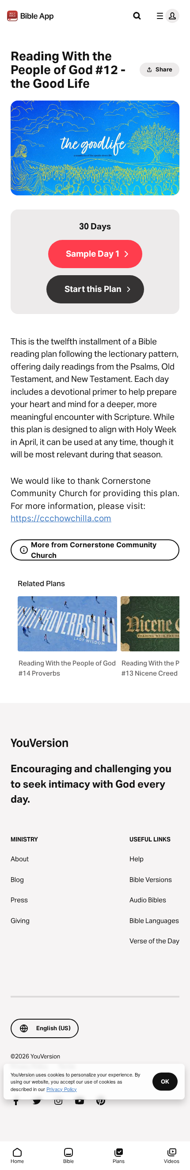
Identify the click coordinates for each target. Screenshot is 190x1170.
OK (165, 1081)
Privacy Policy (61, 1088)
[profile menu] (166, 16)
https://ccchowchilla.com (61, 518)
